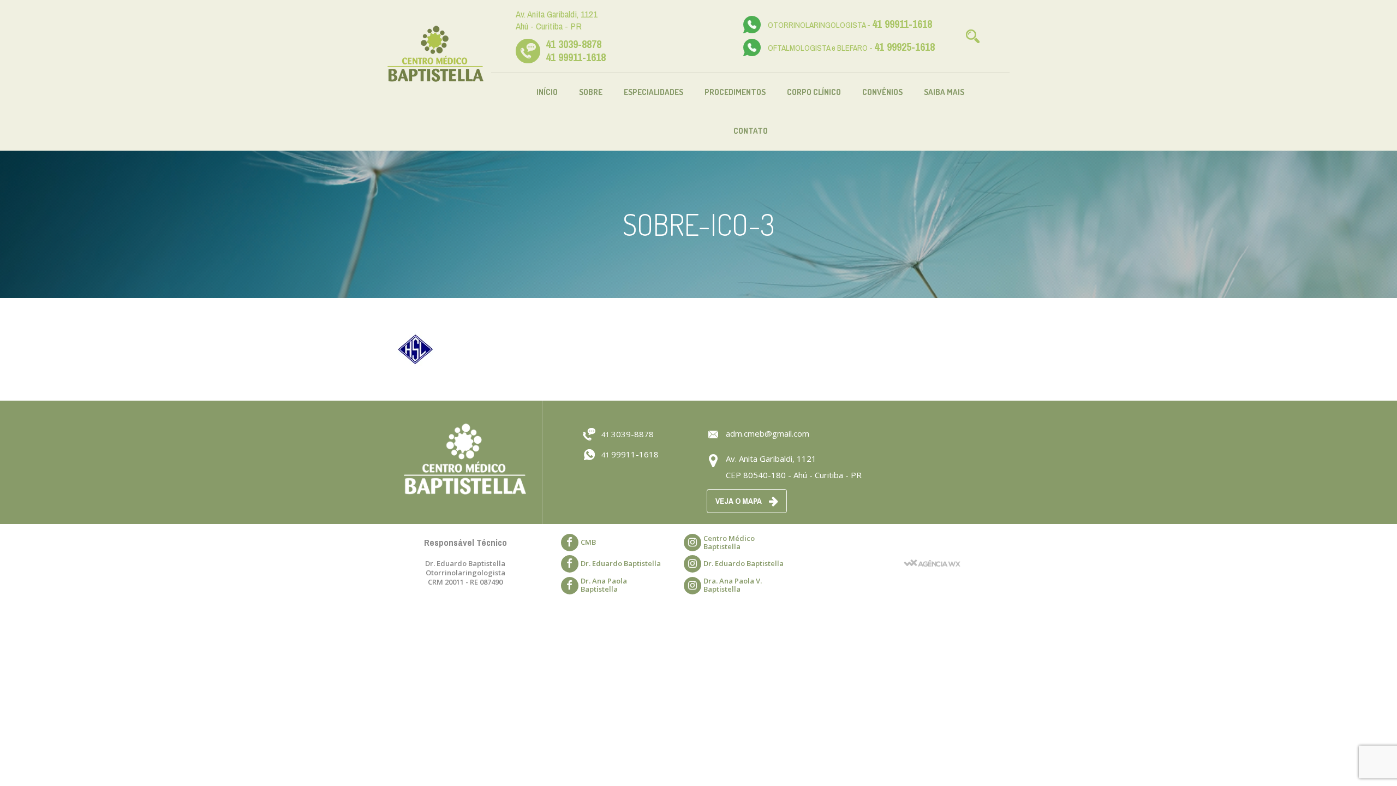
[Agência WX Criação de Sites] (932, 548)
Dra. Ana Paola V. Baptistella (732, 585)
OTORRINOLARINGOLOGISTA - (850, 25)
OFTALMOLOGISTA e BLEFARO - (851, 47)
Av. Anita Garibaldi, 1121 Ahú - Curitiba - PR (557, 20)
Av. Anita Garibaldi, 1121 (771, 458)
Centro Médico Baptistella (729, 542)
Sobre (590, 92)
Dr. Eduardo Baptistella (621, 563)
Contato (750, 131)
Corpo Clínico (814, 92)
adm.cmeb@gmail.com (767, 433)
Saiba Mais (944, 92)
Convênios (882, 92)
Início (547, 92)
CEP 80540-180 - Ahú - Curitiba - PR (794, 474)
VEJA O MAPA (739, 501)
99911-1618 (630, 454)
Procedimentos (735, 92)
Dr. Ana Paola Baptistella (604, 585)
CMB (588, 542)
